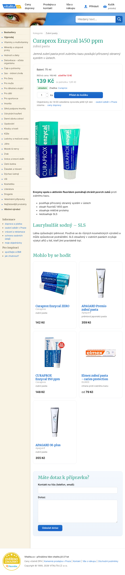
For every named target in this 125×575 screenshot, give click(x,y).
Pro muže (9, 83)
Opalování (9, 123)
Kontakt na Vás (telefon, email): (56, 484)
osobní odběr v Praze (106, 102)
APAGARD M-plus (48, 446)
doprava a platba (13, 223)
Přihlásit (94, 6)
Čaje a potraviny (12, 68)
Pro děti (8, 93)
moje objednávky (13, 242)
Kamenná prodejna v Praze (57, 561)
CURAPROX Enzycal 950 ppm (48, 378)
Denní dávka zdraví (13, 118)
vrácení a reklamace (15, 231)
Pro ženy (8, 78)
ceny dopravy (54, 105)
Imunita (7, 103)
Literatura (9, 189)
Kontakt (77, 561)
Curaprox (62, 88)
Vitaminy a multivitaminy (16, 42)
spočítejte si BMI (13, 252)
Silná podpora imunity (15, 108)
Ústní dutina (10, 164)
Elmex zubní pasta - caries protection (95, 378)
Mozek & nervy (11, 148)
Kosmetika (9, 184)
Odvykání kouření (13, 113)
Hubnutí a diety (11, 55)
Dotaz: (42, 497)
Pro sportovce (11, 98)
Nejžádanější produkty (15, 204)
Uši (5, 179)
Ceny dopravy (29, 6)
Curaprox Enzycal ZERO (52, 307)
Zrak (6, 153)
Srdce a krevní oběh (14, 159)
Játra (6, 143)
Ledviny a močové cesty (16, 138)
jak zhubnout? (12, 256)
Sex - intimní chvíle (13, 73)
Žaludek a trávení (12, 169)
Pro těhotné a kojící (13, 88)
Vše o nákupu (70, 6)
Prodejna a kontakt (49, 6)
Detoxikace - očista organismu (13, 61)
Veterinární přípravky (14, 199)
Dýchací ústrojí (11, 174)
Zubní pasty (52, 33)
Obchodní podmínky (108, 561)
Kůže (6, 133)
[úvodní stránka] (11, 6)
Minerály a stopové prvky (13, 48)
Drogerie (8, 194)
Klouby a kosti (11, 128)
